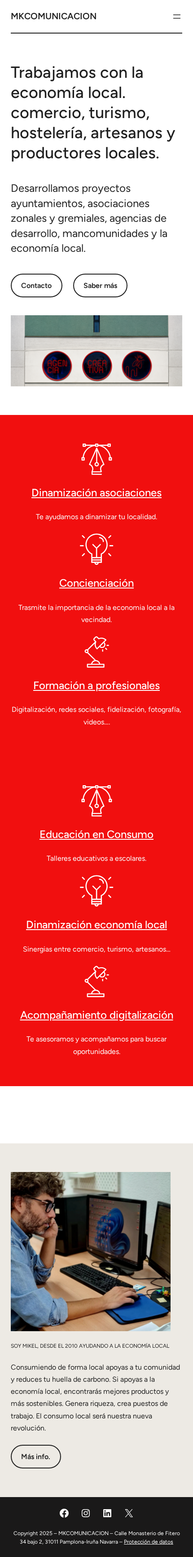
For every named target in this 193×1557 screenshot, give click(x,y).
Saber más (100, 285)
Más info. (35, 1456)
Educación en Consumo (96, 834)
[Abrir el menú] (176, 16)
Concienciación (96, 582)
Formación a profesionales (96, 685)
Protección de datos (148, 1542)
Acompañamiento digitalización (96, 1014)
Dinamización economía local (96, 924)
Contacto (36, 285)
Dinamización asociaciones (96, 492)
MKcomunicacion (53, 16)
